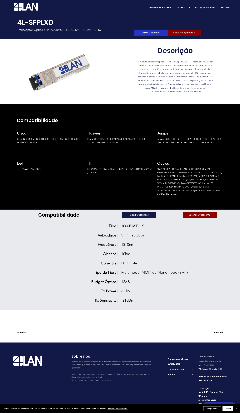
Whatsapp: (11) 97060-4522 (210, 369)
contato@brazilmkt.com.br (209, 361)
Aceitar (228, 408)
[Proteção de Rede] (193, 369)
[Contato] (193, 374)
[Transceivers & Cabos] (193, 359)
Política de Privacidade (118, 408)
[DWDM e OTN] (193, 364)
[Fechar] (236, 408)
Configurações (212, 408)
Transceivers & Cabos (178, 359)
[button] (183, 7)
